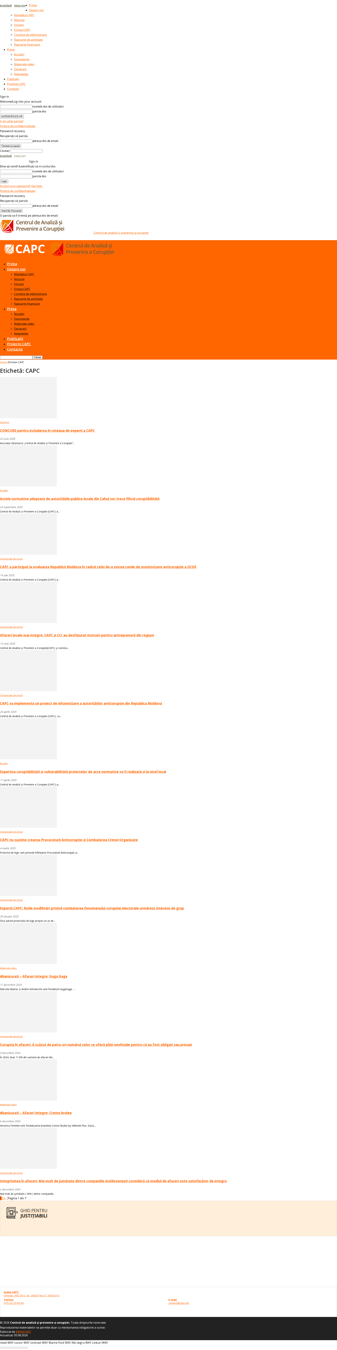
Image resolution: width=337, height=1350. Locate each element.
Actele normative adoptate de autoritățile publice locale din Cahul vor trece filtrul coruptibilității (80, 498)
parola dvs (39, 111)
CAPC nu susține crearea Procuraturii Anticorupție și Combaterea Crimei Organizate (69, 840)
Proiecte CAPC (16, 84)
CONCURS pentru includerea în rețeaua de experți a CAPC (47, 430)
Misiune (19, 20)
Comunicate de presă (11, 558)
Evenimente (21, 59)
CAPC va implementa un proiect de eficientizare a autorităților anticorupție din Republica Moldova (81, 703)
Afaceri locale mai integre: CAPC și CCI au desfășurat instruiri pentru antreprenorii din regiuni (77, 635)
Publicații (13, 79)
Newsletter (21, 74)
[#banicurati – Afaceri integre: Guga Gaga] (28, 963)
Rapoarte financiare (27, 45)
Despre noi (36, 10)
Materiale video (24, 64)
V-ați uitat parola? (12, 121)
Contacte (13, 89)
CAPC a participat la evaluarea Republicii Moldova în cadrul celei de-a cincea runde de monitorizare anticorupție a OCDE (98, 567)
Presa (11, 49)
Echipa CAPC (22, 30)
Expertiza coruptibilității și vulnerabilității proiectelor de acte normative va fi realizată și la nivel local (83, 771)
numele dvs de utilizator (48, 106)
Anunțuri (4, 422)
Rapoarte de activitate (28, 40)
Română (6, 5)
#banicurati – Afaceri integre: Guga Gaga (33, 976)
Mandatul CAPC (24, 15)
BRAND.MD (23, 1332)
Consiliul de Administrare (30, 35)
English (19, 5)
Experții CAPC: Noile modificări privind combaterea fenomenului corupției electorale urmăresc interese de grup (92, 908)
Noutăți (19, 54)
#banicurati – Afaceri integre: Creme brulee (36, 1113)
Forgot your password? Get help (21, 186)
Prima (33, 5)
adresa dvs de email (45, 141)
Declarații (20, 69)
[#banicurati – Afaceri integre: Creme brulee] (28, 1099)
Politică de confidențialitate (17, 126)
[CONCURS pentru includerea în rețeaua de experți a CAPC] (28, 417)
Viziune (19, 25)
